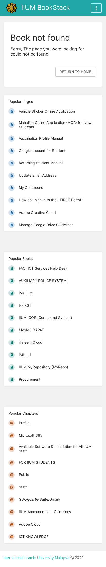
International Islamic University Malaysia (36, 557)
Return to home (75, 72)
